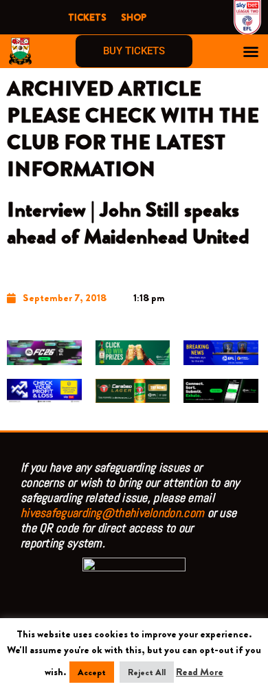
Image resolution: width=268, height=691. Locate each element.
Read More (199, 672)
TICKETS (87, 17)
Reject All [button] (147, 672)
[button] (250, 51)
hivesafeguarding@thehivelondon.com (112, 512)
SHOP (133, 17)
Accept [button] (92, 672)
